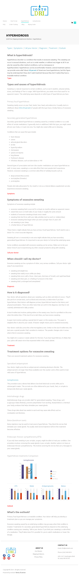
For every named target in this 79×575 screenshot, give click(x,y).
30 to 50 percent (25, 108)
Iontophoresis (36, 21)
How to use (14, 21)
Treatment (53, 48)
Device (5, 21)
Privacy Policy (38, 557)
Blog (23, 24)
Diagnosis (43, 48)
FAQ (4, 24)
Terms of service (21, 572)
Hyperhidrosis (25, 21)
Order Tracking (13, 24)
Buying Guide (32, 24)
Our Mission (38, 551)
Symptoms (18, 48)
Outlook (62, 48)
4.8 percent (32, 70)
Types (9, 48)
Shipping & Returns (38, 554)
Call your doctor (30, 48)
